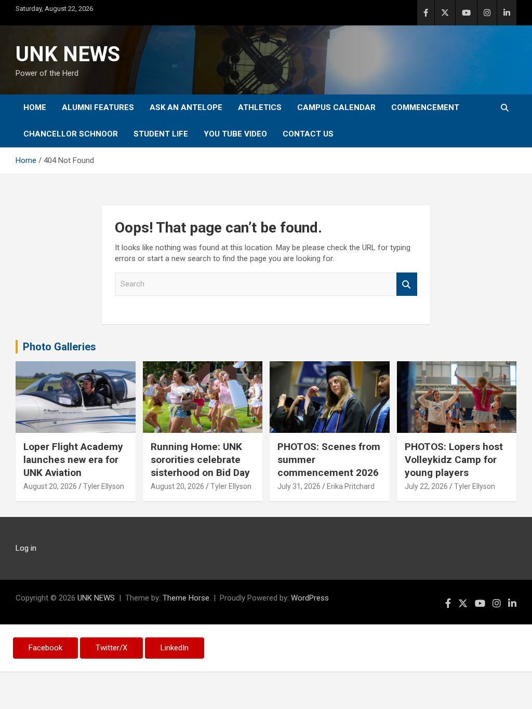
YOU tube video (235, 134)
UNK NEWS (68, 54)
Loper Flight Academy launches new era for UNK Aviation (73, 459)
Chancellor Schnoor (70, 134)
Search (406, 284)
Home (34, 107)
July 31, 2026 (299, 486)
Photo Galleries (59, 346)
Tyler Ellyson (103, 486)
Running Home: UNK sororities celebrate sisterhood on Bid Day (200, 459)
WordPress (310, 598)
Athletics (260, 107)
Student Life (161, 134)
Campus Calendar (336, 107)
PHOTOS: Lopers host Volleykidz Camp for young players (454, 459)
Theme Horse (186, 598)
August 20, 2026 (50, 486)
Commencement (425, 107)
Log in (26, 548)
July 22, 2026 (426, 486)
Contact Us (308, 134)
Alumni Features (98, 107)
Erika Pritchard (351, 486)
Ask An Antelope (186, 107)
